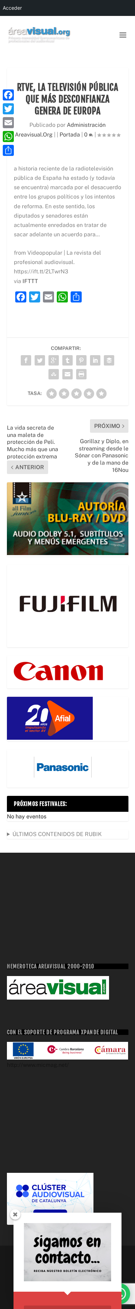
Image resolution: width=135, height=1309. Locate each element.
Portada (70, 134)
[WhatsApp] (8, 136)
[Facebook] (8, 95)
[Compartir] (8, 150)
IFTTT (30, 281)
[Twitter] (8, 109)
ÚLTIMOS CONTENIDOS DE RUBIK (57, 834)
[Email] (8, 123)
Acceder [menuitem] (12, 8)
